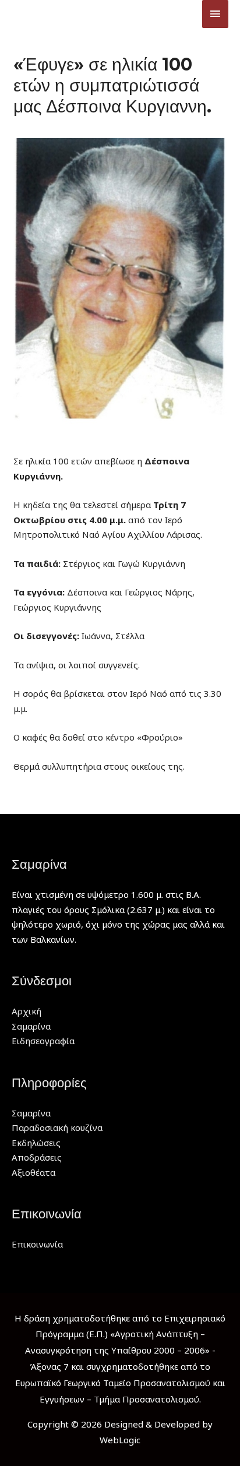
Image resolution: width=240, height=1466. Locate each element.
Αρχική (26, 1011)
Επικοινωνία (37, 1244)
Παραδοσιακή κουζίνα (57, 1127)
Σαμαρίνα (31, 1026)
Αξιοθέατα (33, 1172)
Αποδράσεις (37, 1157)
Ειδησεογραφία (43, 1040)
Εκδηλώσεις (36, 1142)
